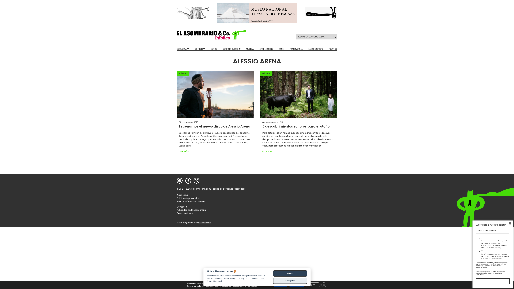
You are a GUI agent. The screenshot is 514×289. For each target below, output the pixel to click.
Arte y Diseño (266, 48)
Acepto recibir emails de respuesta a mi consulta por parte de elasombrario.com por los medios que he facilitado (495, 244)
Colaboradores (185, 213)
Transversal (296, 48)
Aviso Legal (182, 195)
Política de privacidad (188, 198)
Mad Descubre (316, 48)
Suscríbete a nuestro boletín (491, 225)
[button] (211, 34)
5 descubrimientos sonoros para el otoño (296, 126)
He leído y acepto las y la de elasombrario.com (495, 256)
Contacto (182, 206)
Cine (281, 48)
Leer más (184, 151)
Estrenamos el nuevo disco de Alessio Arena (214, 126)
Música (250, 48)
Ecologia (182, 48)
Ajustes (313, 285)
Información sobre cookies (191, 201)
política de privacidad (498, 256)
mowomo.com (204, 222)
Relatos (333, 48)
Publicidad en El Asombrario (191, 210)
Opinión (199, 48)
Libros (214, 48)
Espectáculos (230, 48)
